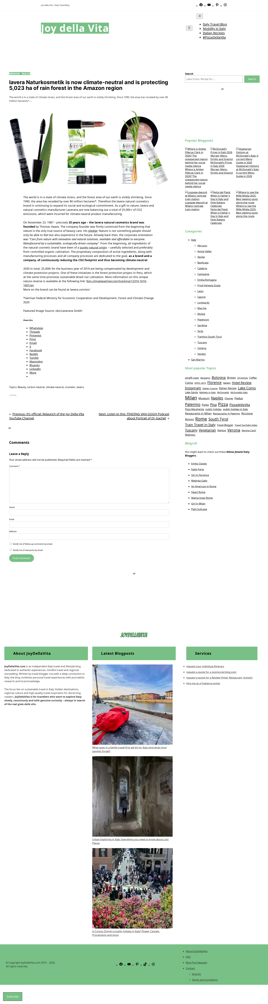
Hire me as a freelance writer (203, 683)
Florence (214, 382)
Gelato (226, 383)
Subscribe (12, 996)
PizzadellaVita (239, 404)
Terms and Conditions (205, 980)
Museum (204, 398)
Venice (221, 430)
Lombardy (203, 302)
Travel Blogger (225, 425)
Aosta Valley (204, 251)
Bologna (219, 377)
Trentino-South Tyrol (209, 336)
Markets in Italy (207, 392)
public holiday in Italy (235, 409)
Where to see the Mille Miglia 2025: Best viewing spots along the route (247, 211)
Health (26, 73)
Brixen (231, 378)
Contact (190, 968)
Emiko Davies (199, 463)
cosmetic (70, 387)
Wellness (190, 435)
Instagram (193, 388)
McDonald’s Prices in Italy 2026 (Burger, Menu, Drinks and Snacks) (221, 167)
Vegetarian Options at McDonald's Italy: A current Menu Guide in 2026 (247, 171)
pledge (92, 231)
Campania (203, 274)
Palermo (192, 404)
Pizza (223, 404)
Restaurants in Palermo (226, 413)
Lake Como (247, 388)
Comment (14, 466)
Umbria (201, 348)
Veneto (201, 354)
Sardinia (202, 325)
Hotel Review (241, 382)
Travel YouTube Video (246, 425)
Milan (191, 398)
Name (12, 507)
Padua (238, 398)
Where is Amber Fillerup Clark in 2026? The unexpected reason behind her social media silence (196, 178)
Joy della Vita (75, 28)
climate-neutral (55, 387)
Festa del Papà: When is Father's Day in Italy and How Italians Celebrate (220, 216)
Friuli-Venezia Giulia (208, 285)
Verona (233, 429)
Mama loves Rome (202, 498)
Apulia (201, 257)
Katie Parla (197, 469)
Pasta (205, 405)
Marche (201, 308)
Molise (201, 314)
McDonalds (223, 392)
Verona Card (249, 430)
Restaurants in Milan (198, 413)
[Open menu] (189, 28)
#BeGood (14, 73)
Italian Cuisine (210, 388)
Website (13, 531)
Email (11, 519)
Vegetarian (207, 430)
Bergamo (205, 377)
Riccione (247, 413)
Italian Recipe (228, 388)
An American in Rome (203, 486)
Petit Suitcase (199, 509)
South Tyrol (218, 418)
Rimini (189, 419)
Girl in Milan (198, 503)
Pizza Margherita (194, 409)
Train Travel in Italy (200, 424)
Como (189, 383)
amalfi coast (192, 378)
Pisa (213, 404)
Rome (201, 419)
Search (252, 79)
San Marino (198, 359)
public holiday (213, 409)
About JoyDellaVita (196, 951)
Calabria (202, 268)
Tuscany (202, 342)
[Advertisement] (222, 112)
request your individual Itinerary (205, 666)
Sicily (200, 331)
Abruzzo (202, 245)
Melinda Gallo (199, 480)
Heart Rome (198, 492)
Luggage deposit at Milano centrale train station (196, 206)
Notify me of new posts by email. (28, 550)
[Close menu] (200, 16)
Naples (217, 397)
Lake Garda (191, 392)
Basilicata (202, 262)
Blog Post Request (196, 962)
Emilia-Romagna (207, 280)
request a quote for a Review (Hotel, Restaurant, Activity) (219, 677)
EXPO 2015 (200, 382)
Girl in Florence (200, 475)
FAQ (188, 957)
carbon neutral (36, 387)
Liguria (201, 297)
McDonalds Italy (239, 392)
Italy (193, 240)
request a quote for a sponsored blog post (211, 672)
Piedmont (203, 319)
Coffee (253, 378)
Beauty (22, 387)
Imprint (196, 974)
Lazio (200, 291)
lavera (80, 387)
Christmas (242, 377)
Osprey (229, 398)
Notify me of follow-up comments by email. (33, 544)
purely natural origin (93, 247)
